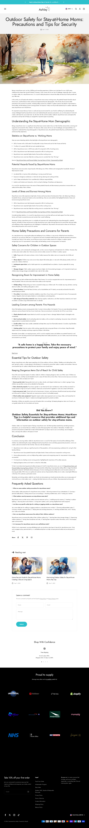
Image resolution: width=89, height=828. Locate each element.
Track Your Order (39, 781)
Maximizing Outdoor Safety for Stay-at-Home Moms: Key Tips (60, 578)
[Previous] (25, 2)
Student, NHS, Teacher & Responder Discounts (44, 791)
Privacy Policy (43, 598)
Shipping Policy (39, 804)
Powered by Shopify (23, 821)
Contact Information (40, 801)
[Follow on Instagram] (14, 815)
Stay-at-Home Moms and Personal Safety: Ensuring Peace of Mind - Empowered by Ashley (39, 160)
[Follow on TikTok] (18, 815)
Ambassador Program (41, 784)
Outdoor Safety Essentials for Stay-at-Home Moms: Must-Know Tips (44, 416)
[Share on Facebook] (18, 537)
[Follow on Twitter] (10, 815)
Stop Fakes (38, 787)
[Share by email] (31, 537)
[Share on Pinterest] (27, 537)
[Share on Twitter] (22, 537)
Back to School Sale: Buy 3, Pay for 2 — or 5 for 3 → (44, 2)
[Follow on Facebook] (5, 815)
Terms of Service (52, 598)
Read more (15, 353)
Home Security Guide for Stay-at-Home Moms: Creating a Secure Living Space (26, 578)
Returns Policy (38, 807)
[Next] (63, 2)
